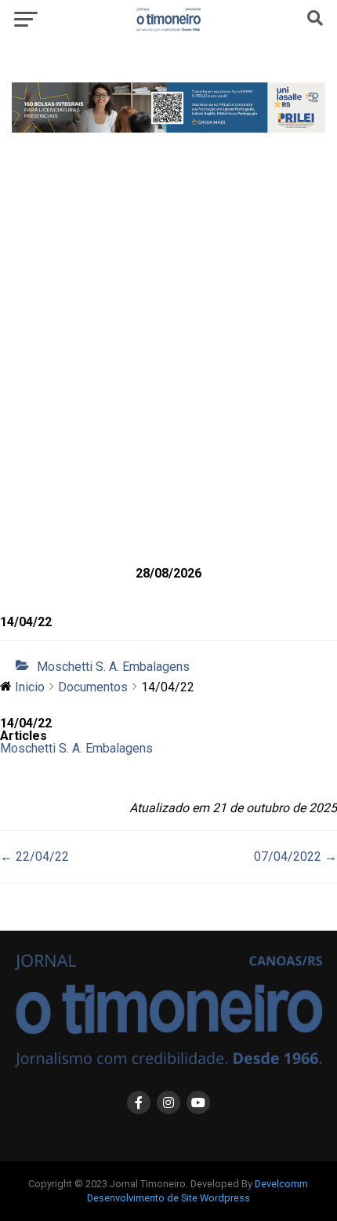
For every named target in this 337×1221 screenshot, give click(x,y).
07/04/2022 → (295, 856)
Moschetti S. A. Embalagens (113, 666)
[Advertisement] (168, 373)
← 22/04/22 (34, 856)
